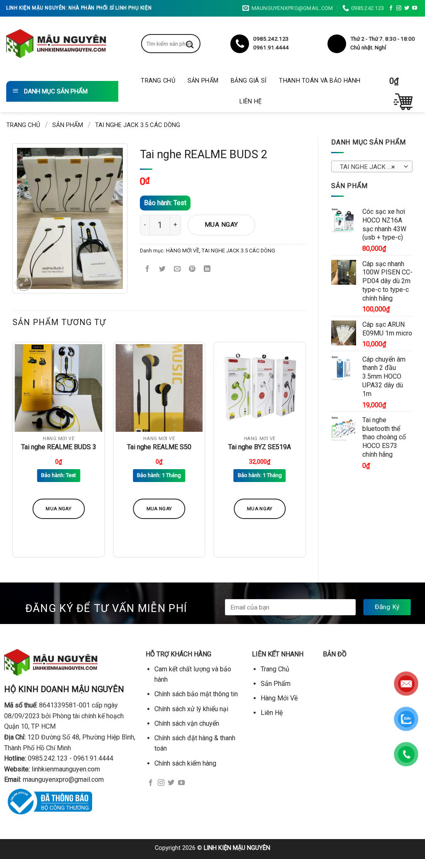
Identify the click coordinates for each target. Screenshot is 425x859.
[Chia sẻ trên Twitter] (162, 269)
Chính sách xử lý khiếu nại (191, 709)
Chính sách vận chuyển (186, 723)
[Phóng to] (24, 283)
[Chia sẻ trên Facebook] (147, 269)
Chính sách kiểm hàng (185, 763)
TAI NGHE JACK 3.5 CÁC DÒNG (137, 125)
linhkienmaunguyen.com (66, 769)
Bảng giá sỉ (248, 80)
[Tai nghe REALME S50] (159, 388)
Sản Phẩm (203, 80)
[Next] (305, 453)
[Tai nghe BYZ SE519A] (259, 388)
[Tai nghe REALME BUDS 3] (59, 388)
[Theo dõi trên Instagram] (398, 8)
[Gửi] (196, 43)
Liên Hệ (250, 101)
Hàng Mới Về (279, 698)
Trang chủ (23, 125)
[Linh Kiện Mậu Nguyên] (56, 43)
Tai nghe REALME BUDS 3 (58, 447)
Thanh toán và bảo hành (319, 80)
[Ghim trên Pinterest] (192, 269)
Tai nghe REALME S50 (159, 447)
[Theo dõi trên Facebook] (390, 8)
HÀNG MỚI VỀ (182, 250)
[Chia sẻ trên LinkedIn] (207, 269)
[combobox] (372, 166)
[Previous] (13, 453)
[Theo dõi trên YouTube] (414, 8)
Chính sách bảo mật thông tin (196, 694)
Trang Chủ (158, 80)
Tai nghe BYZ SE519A (259, 447)
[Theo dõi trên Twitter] (406, 8)
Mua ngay (221, 224)
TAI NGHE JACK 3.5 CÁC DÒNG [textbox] (371, 167)
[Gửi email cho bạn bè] (177, 269)
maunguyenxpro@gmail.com (63, 779)
